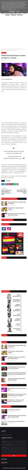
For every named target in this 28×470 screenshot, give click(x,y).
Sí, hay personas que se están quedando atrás (16, 421)
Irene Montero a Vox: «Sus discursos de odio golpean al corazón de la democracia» (16, 400)
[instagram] (9, 228)
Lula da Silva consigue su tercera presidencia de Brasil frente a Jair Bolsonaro (16, 367)
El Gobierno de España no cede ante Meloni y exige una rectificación (17, 202)
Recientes (4, 342)
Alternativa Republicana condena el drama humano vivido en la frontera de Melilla (17, 416)
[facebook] (4, 228)
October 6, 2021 (18, 158)
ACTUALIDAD (7, 49)
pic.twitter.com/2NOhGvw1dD (14, 153)
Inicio (2, 49)
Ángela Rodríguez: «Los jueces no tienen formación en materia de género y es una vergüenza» (17, 394)
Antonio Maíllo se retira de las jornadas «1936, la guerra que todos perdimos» (17, 214)
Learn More (12, 11)
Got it (18, 11)
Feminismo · (14, 15)
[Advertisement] (14, 33)
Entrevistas (20, 15)
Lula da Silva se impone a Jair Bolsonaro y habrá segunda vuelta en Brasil (16, 379)
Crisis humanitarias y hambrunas (14, 409)
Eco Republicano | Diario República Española (17, 468)
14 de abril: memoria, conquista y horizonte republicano (15, 208)
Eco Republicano (6, 60)
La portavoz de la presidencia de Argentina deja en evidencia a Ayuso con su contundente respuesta (17, 373)
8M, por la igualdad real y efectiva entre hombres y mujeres (17, 389)
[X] (14, 228)
